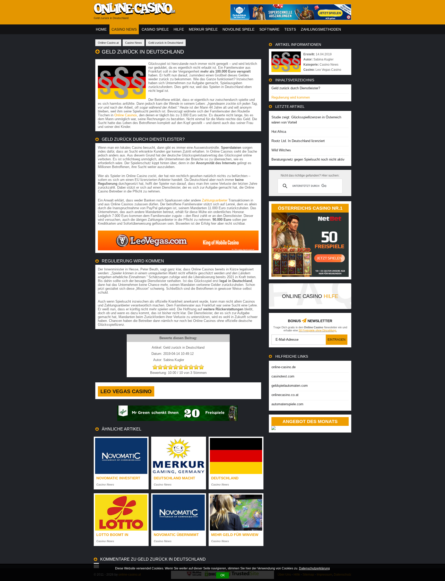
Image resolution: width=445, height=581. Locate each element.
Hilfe (179, 29)
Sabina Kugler (323, 59)
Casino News (124, 29)
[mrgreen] (177, 420)
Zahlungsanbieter (214, 200)
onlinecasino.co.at (284, 395)
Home (101, 29)
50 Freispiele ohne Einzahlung (317, 330)
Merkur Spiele (203, 29)
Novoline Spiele (238, 29)
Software (269, 29)
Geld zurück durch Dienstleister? (295, 88)
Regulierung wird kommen (290, 97)
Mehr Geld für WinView (234, 535)
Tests (290, 29)
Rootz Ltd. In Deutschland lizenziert (298, 141)
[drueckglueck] (290, 19)
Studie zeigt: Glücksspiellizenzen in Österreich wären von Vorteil (306, 119)
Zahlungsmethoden (321, 29)
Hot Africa (278, 132)
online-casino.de (283, 367)
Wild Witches (281, 150)
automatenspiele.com (287, 404)
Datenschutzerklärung (314, 568)
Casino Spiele (155, 29)
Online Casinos (125, 115)
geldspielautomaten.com (289, 386)
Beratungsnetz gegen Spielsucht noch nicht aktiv (308, 159)
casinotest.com (282, 376)
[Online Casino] (158, 13)
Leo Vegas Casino (126, 391)
